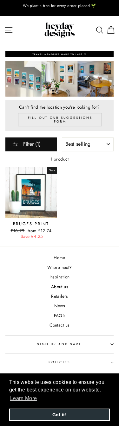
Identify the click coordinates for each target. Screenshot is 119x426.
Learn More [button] (23, 398)
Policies (59, 362)
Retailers (59, 296)
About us (59, 286)
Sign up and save (59, 344)
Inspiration (60, 277)
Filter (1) (31, 144)
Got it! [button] (59, 414)
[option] (59, 6)
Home (59, 257)
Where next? (59, 267)
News (59, 305)
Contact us (59, 325)
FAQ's (59, 315)
